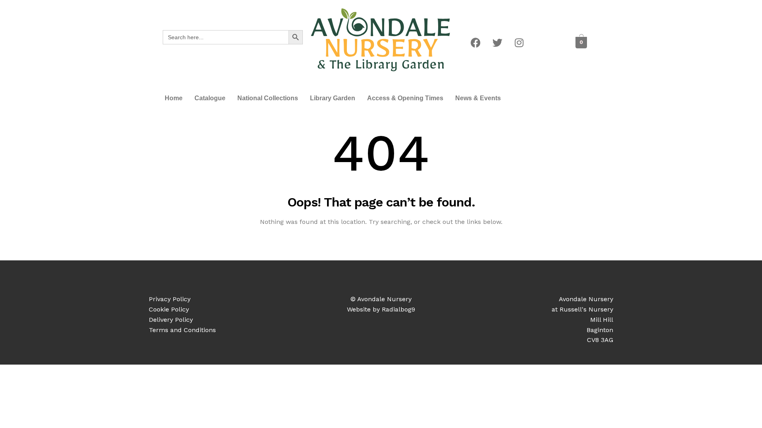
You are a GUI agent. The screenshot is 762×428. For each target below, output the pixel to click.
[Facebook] (475, 42)
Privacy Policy (169, 299)
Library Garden (332, 98)
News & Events (478, 98)
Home (174, 98)
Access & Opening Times (405, 98)
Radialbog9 (398, 309)
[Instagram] (519, 42)
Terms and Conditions (182, 330)
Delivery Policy (171, 319)
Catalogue (209, 98)
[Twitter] (497, 42)
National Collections (267, 98)
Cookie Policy (169, 309)
